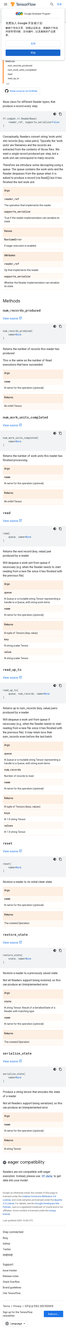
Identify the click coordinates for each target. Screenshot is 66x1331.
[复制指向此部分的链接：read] (14, 513)
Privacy (17, 1306)
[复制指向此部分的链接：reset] (16, 843)
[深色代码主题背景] (55, 114)
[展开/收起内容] (8, 83)
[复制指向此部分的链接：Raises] (15, 231)
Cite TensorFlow (12, 1293)
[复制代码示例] (60, 114)
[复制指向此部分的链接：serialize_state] (35, 1054)
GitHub (6, 1243)
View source (10, 318)
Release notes (11, 1276)
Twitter (7, 1249)
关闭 (33, 43)
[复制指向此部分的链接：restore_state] (31, 935)
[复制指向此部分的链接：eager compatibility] (48, 1162)
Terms (6, 1306)
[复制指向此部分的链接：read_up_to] (25, 670)
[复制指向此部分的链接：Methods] (23, 301)
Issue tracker (10, 1270)
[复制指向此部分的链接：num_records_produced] (44, 311)
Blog (5, 1238)
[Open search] (52, 4)
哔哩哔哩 (8, 1255)
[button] (33, 1162)
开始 (33, 52)
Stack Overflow (11, 1281)
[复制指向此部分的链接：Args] (13, 191)
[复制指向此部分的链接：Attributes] (18, 255)
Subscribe (54, 1314)
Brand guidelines (12, 1287)
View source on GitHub (23, 91)
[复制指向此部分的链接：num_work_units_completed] (51, 417)
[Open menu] (5, 4)
